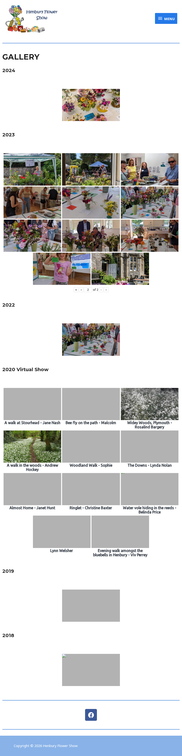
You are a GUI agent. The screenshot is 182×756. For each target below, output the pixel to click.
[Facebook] (91, 715)
